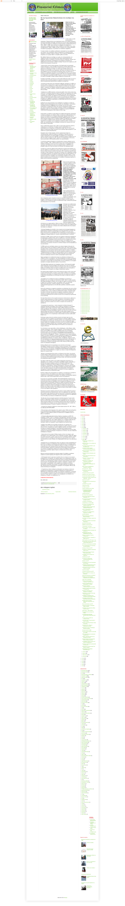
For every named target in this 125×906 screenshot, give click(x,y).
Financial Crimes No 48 (85, 298)
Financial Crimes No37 (85, 310)
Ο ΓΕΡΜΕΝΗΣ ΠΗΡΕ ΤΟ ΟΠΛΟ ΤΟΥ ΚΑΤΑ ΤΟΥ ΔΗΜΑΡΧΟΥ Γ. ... (88, 642)
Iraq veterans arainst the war (92, 834)
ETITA (82, 759)
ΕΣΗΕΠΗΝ (32, 83)
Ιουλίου (83, 436)
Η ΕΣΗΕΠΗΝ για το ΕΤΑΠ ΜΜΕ (87, 502)
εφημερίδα (83, 808)
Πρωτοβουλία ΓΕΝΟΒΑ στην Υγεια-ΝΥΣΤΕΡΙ (32, 105)
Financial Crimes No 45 (85, 302)
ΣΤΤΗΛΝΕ (32, 111)
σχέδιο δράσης (84, 814)
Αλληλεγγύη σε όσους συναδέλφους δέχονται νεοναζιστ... (88, 628)
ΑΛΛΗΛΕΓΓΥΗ (84, 679)
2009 (83, 662)
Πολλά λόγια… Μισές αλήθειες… (88, 610)
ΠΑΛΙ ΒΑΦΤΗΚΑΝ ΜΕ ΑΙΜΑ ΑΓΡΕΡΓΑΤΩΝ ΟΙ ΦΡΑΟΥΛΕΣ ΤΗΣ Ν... (88, 615)
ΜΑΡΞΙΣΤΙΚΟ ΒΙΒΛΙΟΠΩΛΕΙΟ (93, 820)
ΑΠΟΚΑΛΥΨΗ (83, 775)
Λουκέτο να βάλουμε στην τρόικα (88, 488)
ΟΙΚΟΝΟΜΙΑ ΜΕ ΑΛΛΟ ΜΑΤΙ (82, 12)
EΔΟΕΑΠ (83, 690)
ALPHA (82, 758)
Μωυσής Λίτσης (84, 796)
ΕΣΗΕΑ (31, 80)
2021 (83, 416)
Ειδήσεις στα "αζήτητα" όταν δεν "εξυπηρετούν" (87, 536)
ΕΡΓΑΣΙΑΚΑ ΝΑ (84, 762)
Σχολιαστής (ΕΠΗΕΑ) (32, 117)
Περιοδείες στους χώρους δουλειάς (88, 474)
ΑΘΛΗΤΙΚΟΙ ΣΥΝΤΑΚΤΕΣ (85, 710)
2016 (83, 422)
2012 (83, 658)
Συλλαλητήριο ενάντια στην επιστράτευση (87, 471)
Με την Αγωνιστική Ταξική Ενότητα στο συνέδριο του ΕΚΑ (89, 499)
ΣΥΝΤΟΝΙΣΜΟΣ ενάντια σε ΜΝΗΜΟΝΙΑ (44, 12)
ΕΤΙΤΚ (31, 92)
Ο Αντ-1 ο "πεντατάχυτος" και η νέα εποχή (91, 862)
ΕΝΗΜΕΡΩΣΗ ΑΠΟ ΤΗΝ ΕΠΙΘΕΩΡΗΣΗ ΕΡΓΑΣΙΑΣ (87, 533)
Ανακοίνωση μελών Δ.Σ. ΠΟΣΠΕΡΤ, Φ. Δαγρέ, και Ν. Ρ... (89, 538)
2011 (83, 659)
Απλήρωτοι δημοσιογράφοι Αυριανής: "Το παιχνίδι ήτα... (89, 589)
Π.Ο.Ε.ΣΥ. (83, 687)
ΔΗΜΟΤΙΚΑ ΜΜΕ (84, 677)
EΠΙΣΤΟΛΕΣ (83, 701)
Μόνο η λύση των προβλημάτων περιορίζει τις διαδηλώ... (88, 467)
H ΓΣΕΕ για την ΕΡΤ (85, 486)
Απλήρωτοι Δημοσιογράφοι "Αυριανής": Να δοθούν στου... (88, 581)
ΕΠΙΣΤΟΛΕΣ (83, 691)
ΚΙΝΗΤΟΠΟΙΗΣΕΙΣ (84, 685)
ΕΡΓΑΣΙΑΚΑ (83, 725)
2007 (83, 665)
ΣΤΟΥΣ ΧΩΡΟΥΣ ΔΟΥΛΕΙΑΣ (86, 698)
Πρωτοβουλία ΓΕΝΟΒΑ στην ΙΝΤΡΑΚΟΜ (32, 102)
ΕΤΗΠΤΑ (31, 88)
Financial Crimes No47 (85, 299)
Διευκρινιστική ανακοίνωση (86, 874)
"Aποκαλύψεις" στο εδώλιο (87, 526)
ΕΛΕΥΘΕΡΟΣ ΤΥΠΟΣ (85, 782)
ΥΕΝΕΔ (82, 723)
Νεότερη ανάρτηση (44, 491)
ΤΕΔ (82, 703)
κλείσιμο (82, 812)
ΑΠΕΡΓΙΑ (83, 711)
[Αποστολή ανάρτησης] (59, 482)
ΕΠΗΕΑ (82, 695)
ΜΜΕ (82, 727)
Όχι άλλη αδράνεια (85, 514)
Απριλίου (84, 651)
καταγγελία (83, 810)
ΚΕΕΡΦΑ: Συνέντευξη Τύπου (87, 524)
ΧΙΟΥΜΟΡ (83, 757)
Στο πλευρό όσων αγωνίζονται (87, 494)
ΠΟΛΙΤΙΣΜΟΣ (83, 745)
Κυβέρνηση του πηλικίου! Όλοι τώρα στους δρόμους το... (88, 594)
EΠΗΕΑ (82, 705)
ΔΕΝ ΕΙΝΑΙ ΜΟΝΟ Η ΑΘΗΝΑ (86, 674)
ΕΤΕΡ (31, 87)
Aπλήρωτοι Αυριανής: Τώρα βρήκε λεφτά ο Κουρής (88, 606)
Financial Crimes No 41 (85, 305)
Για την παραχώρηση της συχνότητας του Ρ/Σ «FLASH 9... (88, 546)
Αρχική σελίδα (31, 12)
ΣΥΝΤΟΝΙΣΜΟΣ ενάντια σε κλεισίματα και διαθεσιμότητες (32, 114)
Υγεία (82, 803)
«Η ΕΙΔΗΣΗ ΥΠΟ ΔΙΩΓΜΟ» (87, 501)
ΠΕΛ (82, 798)
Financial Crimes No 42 (85, 303)
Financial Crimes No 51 (85, 295)
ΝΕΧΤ (82, 737)
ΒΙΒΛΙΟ (82, 721)
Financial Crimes (33, 41)
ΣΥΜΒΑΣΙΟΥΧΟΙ (84, 686)
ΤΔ (81, 766)
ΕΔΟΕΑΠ (31, 76)
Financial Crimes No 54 (85, 293)
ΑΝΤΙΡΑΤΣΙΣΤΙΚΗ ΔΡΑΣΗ (85, 713)
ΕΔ (81, 779)
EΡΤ (82, 673)
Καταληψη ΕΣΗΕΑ (33, 97)
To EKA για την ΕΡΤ (85, 485)
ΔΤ (81, 707)
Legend (82, 770)
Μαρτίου (84, 653)
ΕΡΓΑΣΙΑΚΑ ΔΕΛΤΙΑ (84, 722)
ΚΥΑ (82, 794)
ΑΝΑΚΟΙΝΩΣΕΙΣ (84, 743)
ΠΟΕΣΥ (31, 98)
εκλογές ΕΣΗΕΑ (84, 739)
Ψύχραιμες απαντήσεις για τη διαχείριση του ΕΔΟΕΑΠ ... (87, 591)
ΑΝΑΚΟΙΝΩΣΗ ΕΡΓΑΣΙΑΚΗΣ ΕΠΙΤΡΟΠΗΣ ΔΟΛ (87, 649)
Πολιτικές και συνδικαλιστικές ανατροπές (89, 886)
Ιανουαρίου (84, 656)
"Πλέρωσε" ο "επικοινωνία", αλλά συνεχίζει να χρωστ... (88, 458)
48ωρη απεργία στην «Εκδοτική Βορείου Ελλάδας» (87, 516)
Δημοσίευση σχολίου (46, 489)
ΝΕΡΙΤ (82, 763)
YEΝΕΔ (82, 750)
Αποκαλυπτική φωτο (86, 493)
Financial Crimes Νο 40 (85, 306)
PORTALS (83, 693)
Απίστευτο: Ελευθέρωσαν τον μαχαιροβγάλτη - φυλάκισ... (87, 584)
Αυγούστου (84, 434)
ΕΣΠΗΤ (31, 85)
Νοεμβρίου (84, 430)
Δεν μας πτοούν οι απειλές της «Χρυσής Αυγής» (87, 618)
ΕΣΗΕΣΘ (31, 84)
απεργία (82, 804)
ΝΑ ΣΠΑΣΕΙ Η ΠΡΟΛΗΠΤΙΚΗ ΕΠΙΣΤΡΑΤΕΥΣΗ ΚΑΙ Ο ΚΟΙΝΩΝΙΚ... (89, 599)
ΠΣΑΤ (82, 800)
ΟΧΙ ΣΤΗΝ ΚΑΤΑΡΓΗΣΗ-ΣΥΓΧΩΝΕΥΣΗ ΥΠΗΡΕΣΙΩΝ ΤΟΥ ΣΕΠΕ (88, 464)
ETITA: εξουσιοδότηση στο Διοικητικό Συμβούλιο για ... (88, 634)
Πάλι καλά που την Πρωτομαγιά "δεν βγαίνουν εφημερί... (88, 647)
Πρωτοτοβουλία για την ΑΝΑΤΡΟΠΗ (33, 108)
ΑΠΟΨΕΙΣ (83, 694)
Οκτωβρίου (84, 431)
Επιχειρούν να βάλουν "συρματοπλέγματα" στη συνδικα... (88, 586)
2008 (83, 664)
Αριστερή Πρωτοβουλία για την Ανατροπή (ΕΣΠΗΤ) (33, 67)
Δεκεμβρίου (84, 428)
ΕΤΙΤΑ (31, 89)
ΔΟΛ (82, 726)
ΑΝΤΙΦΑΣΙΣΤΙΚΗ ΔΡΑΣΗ (85, 741)
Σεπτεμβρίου (84, 433)
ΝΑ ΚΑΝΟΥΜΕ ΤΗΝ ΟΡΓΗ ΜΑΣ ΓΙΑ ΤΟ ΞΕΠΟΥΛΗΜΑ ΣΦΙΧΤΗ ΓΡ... (89, 542)
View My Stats (82, 412)
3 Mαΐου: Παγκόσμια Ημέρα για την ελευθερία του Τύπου (88, 637)
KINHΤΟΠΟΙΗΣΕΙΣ (84, 746)
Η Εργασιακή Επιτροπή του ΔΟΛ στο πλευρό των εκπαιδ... (88, 568)
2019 (83, 419)
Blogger (65, 897)
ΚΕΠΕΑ (31, 96)
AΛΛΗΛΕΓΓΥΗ (46, 483)
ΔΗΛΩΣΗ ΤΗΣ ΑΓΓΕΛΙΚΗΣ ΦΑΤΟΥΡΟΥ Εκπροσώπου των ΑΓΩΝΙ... (88, 601)
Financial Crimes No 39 (85, 307)
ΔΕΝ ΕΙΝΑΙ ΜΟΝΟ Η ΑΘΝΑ (86, 755)
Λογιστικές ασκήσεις (85, 569)
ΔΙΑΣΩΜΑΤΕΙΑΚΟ (33, 75)
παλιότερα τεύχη (84, 313)
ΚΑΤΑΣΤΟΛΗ (83, 791)
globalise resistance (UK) (93, 826)
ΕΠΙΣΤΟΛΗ (83, 783)
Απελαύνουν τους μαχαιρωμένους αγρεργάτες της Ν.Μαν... (88, 512)
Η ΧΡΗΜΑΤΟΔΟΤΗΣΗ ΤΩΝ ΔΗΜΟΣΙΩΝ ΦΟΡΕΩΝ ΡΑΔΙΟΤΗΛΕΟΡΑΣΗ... (87, 491)
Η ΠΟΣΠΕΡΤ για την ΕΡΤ (86, 483)
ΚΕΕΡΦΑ (72, 12)
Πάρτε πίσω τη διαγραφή (86, 579)
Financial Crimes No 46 (85, 301)
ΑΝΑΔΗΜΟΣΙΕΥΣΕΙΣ (85, 751)
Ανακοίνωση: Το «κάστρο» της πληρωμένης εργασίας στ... (87, 461)
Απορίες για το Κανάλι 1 (91, 867)
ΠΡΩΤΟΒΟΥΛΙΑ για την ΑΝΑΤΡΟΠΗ (61, 12)
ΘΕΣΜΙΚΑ (83, 735)
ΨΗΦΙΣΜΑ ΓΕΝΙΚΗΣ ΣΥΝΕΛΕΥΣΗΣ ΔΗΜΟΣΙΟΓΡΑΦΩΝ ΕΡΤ (88, 507)
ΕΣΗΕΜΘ (31, 81)
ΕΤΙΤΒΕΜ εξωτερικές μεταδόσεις (87, 788)
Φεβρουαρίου (85, 654)
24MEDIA (83, 767)
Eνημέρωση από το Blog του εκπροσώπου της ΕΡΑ (87, 626)
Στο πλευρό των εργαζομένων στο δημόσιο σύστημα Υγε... (88, 505)
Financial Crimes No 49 (85, 297)
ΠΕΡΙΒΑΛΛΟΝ (83, 799)
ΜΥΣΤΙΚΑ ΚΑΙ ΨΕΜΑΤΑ (85, 729)
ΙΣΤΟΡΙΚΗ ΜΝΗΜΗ (84, 697)
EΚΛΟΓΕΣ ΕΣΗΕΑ (84, 706)
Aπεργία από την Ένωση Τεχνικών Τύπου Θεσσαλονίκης (88, 552)
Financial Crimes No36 (85, 311)
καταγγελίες (83, 811)
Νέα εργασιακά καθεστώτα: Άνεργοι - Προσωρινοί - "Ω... (88, 497)
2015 (83, 424)
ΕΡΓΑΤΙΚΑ (83, 784)
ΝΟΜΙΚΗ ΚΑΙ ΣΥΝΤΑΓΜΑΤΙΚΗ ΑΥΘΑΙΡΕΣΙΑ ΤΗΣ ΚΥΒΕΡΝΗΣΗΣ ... (89, 577)
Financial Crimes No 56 (85, 290)
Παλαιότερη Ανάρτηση (72, 491)
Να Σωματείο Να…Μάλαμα (87, 468)
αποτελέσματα (83, 807)
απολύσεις (83, 806)
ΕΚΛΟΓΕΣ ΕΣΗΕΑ (84, 702)
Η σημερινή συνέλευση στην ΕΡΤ (88, 472)
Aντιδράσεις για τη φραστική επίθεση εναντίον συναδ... (88, 608)
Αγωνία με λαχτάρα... (90, 842)
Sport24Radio (83, 771)
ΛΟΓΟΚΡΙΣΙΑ (83, 795)
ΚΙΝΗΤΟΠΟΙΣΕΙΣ (84, 792)
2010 (83, 661)
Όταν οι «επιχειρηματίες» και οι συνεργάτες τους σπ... (87, 510)
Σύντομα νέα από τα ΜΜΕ (86, 630)
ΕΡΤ (82, 678)
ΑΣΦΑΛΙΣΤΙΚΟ (83, 718)
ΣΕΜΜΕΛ (31, 110)
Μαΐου (83, 439)
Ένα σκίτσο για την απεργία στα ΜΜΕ (90, 849)
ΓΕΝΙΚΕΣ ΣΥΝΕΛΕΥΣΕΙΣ (85, 731)
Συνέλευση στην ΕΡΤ (86, 479)
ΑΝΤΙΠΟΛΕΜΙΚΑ (84, 699)
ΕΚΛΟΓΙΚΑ (83, 733)
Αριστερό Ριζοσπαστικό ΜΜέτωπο (32, 70)
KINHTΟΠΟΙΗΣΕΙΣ (84, 742)
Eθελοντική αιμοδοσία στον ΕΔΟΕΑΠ (88, 575)
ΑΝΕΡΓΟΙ (83, 717)
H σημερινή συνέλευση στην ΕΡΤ (88, 571)
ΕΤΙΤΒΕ (31, 91)
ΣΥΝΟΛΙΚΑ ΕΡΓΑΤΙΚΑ (85, 734)
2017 (83, 421)
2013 (83, 427)
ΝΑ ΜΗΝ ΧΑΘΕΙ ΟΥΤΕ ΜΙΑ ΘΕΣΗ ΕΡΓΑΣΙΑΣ (32, 19)
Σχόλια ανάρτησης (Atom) (49, 493)
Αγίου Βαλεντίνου (84, 778)
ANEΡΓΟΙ (83, 754)
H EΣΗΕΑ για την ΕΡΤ (86, 556)
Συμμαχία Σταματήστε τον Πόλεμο (93, 823)
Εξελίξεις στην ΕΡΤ (85, 560)
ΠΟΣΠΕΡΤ (32, 100)
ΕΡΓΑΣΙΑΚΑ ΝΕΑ (84, 670)
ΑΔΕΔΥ (82, 774)
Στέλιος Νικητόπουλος (85, 802)
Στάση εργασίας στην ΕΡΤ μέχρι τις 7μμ (89, 540)
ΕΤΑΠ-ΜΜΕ (83, 747)
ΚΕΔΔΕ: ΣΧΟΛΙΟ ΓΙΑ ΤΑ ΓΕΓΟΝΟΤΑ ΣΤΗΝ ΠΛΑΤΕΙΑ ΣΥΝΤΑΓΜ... (88, 639)
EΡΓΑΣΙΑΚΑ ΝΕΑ (51, 483)
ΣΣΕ (82, 730)
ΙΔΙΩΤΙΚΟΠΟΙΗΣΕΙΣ (84, 790)
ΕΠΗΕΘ (31, 79)
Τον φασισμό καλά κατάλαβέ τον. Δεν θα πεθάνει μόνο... (88, 446)
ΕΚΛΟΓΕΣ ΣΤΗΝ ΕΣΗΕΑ (86, 523)
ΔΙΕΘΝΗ (82, 719)
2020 (83, 418)
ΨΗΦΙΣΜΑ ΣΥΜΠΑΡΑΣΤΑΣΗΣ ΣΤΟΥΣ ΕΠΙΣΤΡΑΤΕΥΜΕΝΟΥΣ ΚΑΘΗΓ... (88, 565)
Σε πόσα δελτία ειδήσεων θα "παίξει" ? (88, 475)
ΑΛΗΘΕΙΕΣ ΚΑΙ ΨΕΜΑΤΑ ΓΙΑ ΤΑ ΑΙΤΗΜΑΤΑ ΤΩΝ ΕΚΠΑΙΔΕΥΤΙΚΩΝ (88, 596)
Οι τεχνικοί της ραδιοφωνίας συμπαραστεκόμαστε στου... (87, 559)
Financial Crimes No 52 (85, 294)
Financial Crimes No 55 (85, 291)
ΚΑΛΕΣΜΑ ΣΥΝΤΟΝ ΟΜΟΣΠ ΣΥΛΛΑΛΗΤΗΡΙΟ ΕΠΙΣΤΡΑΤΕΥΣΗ (88, 449)
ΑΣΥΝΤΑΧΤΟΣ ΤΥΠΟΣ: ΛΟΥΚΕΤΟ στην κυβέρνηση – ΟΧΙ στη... (89, 478)
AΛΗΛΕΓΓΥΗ (83, 715)
